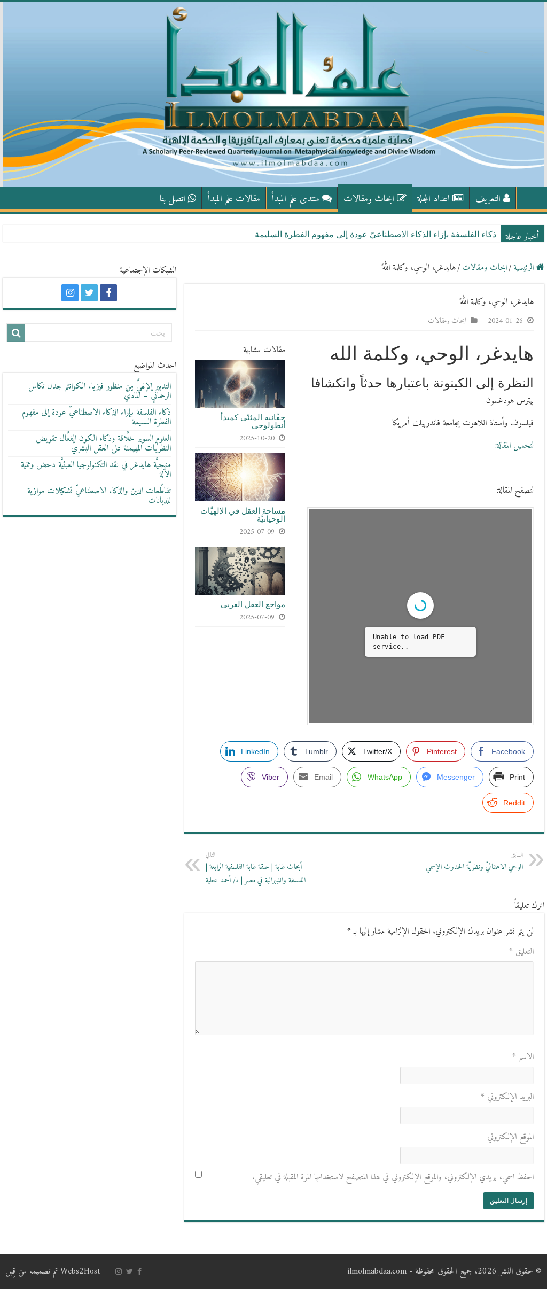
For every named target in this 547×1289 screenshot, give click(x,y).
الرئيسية (530, 198)
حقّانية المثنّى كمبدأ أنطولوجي (253, 421)
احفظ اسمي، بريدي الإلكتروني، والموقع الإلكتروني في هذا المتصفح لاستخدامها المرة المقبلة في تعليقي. (393, 1177)
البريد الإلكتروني (507, 1097)
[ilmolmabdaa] (273, 94)
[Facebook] (108, 292)
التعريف (488, 199)
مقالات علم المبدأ (234, 199)
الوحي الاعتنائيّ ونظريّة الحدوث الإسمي (474, 862)
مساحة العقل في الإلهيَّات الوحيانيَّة (242, 514)
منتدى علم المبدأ (295, 199)
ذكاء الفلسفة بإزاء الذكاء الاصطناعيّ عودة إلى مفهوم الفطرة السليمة (375, 234)
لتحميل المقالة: (514, 445)
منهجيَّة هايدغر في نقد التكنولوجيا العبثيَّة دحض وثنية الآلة (96, 469)
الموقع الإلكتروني (510, 1137)
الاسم (523, 1057)
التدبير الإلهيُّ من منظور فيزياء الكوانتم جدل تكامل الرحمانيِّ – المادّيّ (99, 391)
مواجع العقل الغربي (253, 604)
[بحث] (16, 333)
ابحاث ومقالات (368, 199)
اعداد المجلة (433, 199)
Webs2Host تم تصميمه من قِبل (52, 1271)
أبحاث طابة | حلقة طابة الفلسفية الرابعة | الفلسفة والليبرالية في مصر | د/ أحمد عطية (256, 868)
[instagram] (70, 292)
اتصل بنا (172, 199)
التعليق (521, 951)
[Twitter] (89, 292)
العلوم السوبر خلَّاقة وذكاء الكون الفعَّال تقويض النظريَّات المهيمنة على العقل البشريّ (103, 443)
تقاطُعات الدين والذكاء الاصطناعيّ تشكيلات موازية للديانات (99, 496)
